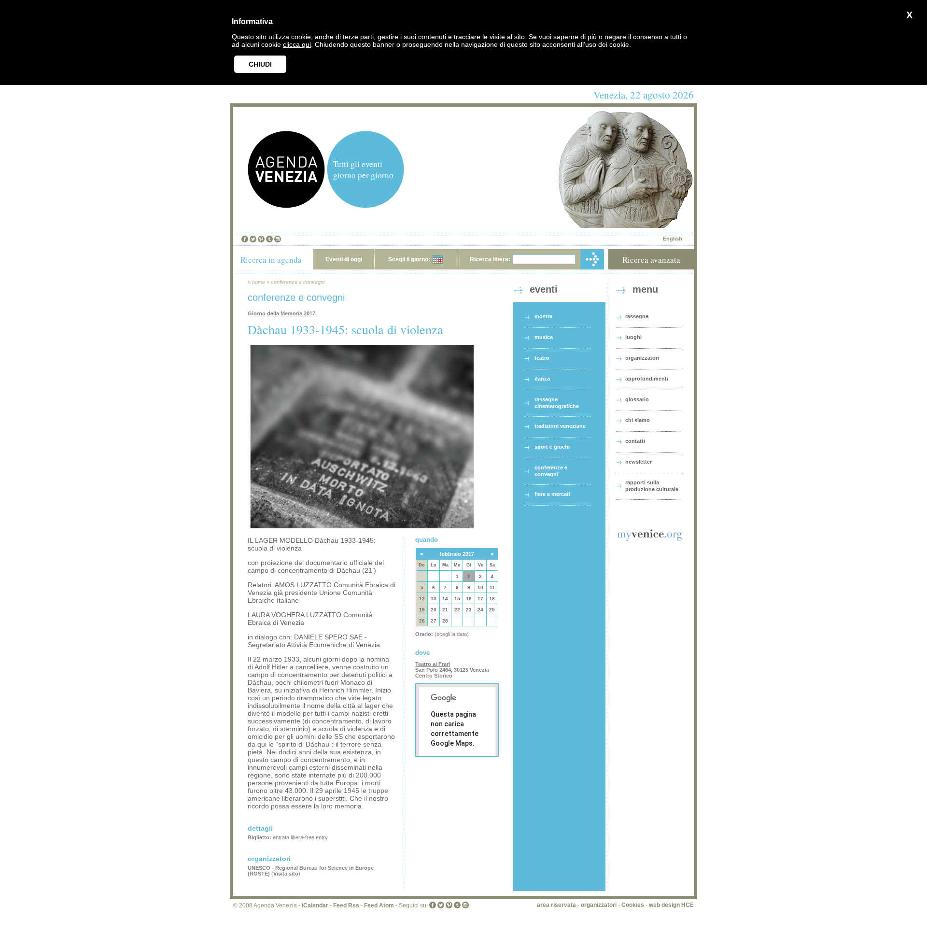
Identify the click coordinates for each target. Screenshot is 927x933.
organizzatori (642, 358)
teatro (541, 358)
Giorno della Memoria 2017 (281, 313)
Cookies (632, 905)
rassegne (636, 316)
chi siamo (637, 420)
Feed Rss (346, 905)
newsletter (638, 462)
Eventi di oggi (343, 259)
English (672, 238)
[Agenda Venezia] (286, 205)
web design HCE (671, 905)
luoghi (633, 337)
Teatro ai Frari (432, 664)
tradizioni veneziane (560, 426)
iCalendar (315, 905)
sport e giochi (552, 447)
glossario (637, 399)
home (258, 282)
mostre (543, 316)
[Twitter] (253, 239)
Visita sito (285, 873)
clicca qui (297, 44)
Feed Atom (379, 905)
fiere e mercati (552, 494)
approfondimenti (646, 379)
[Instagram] (277, 239)
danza (542, 379)
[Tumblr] (269, 239)
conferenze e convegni (297, 282)
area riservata (556, 905)
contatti (635, 441)
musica (543, 337)
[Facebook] (244, 239)
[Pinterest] (261, 239)
